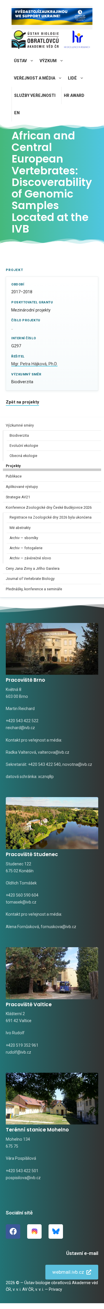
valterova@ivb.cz (53, 752)
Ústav (20, 60)
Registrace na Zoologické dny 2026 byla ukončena (51, 517)
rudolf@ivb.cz (18, 1052)
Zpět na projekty (22, 402)
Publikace (14, 476)
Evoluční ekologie (24, 446)
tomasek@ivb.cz (21, 902)
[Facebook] (13, 1231)
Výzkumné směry (20, 425)
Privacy (55, 1289)
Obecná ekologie (23, 456)
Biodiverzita (19, 436)
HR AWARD (74, 95)
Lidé (72, 78)
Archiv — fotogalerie (26, 548)
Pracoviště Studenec (32, 854)
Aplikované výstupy (22, 486)
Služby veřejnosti (34, 95)
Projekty (13, 466)
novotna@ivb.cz (77, 764)
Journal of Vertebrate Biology (30, 578)
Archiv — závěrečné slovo (30, 558)
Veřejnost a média (34, 78)
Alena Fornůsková (22, 926)
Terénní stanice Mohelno (37, 1129)
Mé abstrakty (20, 528)
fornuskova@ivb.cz (58, 926)
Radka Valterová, (21, 752)
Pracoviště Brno (25, 679)
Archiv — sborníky (24, 538)
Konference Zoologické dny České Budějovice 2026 (49, 507)
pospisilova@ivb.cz (23, 1177)
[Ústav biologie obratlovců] (35, 40)
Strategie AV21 (18, 497)
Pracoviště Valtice (29, 1004)
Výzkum (48, 60)
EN (17, 112)
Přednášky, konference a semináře (34, 589)
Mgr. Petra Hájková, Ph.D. (34, 364)
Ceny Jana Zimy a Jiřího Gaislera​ (33, 568)
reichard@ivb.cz (20, 727)
